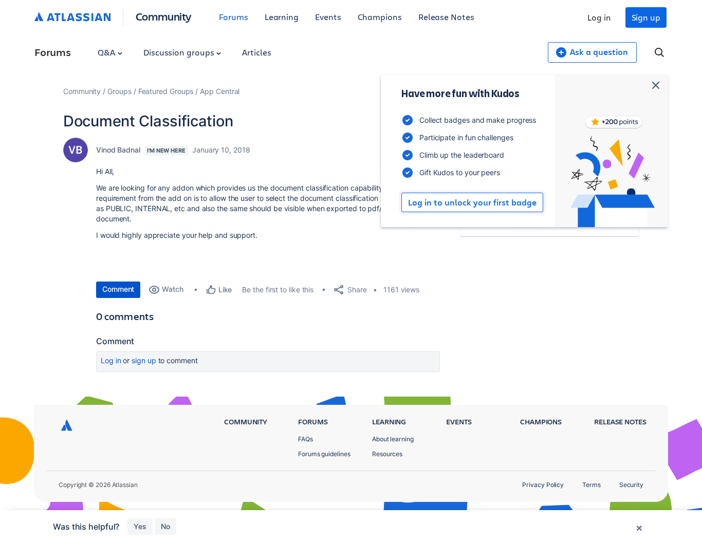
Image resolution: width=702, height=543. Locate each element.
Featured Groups (166, 91)
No (165, 526)
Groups (119, 91)
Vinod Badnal (118, 149)
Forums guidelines (324, 454)
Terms (591, 485)
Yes (140, 526)
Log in (599, 17)
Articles (256, 52)
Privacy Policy (543, 485)
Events (328, 16)
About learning (393, 439)
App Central (219, 91)
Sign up (646, 17)
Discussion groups (179, 52)
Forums (233, 16)
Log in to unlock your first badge (472, 202)
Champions (380, 16)
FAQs (305, 439)
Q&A (107, 52)
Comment (118, 289)
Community (164, 16)
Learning (282, 16)
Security (631, 485)
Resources (387, 454)
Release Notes (446, 16)
